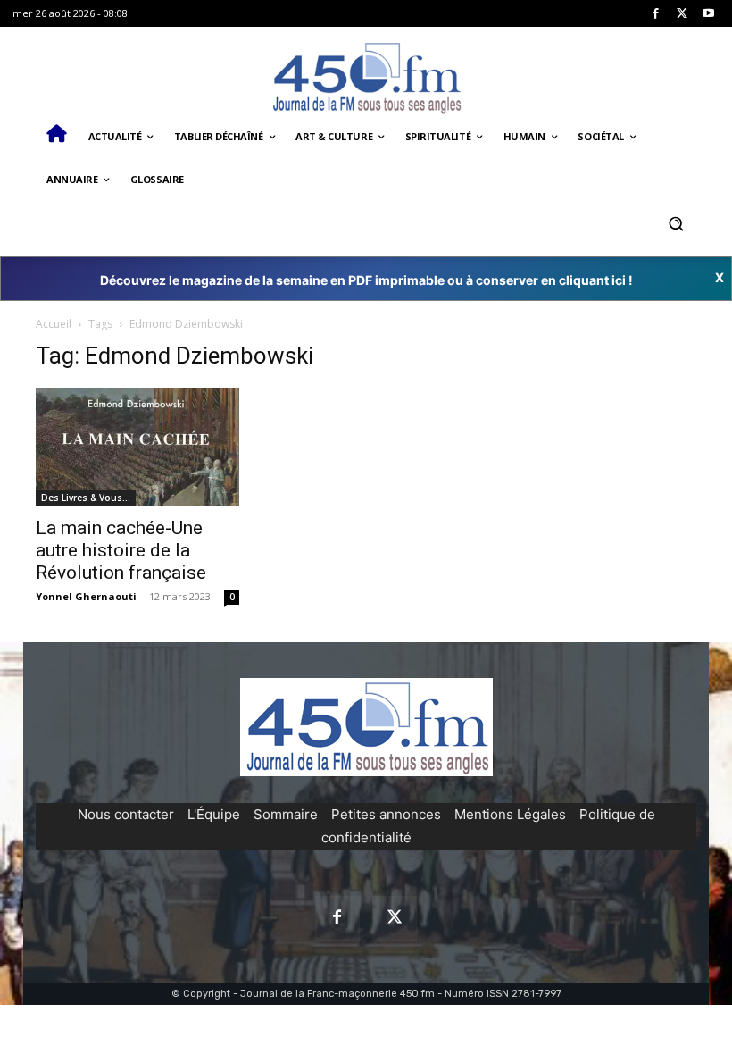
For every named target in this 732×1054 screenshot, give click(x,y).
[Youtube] (708, 14)
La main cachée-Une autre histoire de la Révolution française (121, 550)
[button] (675, 223)
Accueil (53, 323)
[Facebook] (656, 14)
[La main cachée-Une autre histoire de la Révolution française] (137, 447)
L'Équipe (213, 814)
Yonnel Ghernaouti (86, 596)
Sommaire (286, 814)
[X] (682, 14)
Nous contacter (126, 814)
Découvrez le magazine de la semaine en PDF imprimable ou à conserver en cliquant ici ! (366, 280)
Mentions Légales (510, 814)
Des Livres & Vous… (85, 497)
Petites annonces (386, 814)
